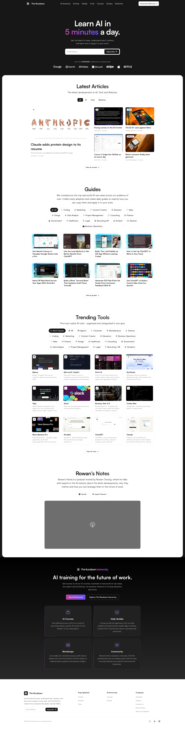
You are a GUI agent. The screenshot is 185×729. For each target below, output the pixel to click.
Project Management (94, 215)
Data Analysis (72, 215)
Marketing (81, 210)
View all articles (92, 167)
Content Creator (99, 210)
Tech (93, 100)
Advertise (119, 4)
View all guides (92, 295)
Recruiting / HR (113, 347)
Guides (84, 4)
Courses (100, 4)
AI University (65, 4)
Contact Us (140, 704)
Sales (131, 210)
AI (86, 100)
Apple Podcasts (100, 494)
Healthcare (73, 221)
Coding (66, 210)
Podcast (81, 700)
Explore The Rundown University (102, 597)
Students (131, 347)
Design (57, 215)
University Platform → (148, 4)
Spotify (84, 494)
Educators (107, 336)
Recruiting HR (103, 221)
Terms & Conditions (142, 711)
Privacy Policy (140, 708)
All (80, 100)
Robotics (102, 100)
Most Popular (58, 331)
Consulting (115, 215)
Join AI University (76, 597)
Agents (83, 331)
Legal (87, 221)
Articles (76, 4)
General (133, 221)
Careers (109, 4)
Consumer (97, 331)
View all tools (93, 451)
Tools (92, 4)
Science (131, 331)
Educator (118, 210)
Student (119, 221)
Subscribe (111, 52)
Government (56, 221)
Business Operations (93, 226)
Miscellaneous (115, 331)
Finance (130, 215)
